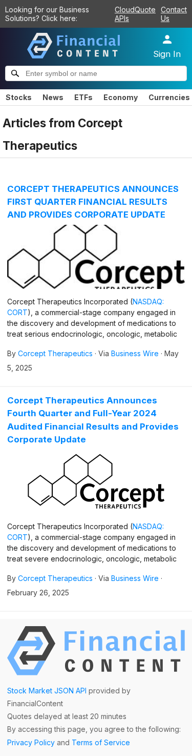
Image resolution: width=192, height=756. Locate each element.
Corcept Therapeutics (55, 353)
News (52, 97)
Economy (120, 97)
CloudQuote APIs (135, 14)
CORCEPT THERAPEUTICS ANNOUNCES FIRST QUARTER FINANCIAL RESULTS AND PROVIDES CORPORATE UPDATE (93, 202)
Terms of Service (101, 742)
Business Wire (135, 353)
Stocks (19, 97)
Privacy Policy (31, 742)
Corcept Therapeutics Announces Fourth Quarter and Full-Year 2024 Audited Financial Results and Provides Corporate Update (93, 419)
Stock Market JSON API (47, 690)
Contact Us (174, 14)
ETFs (83, 97)
